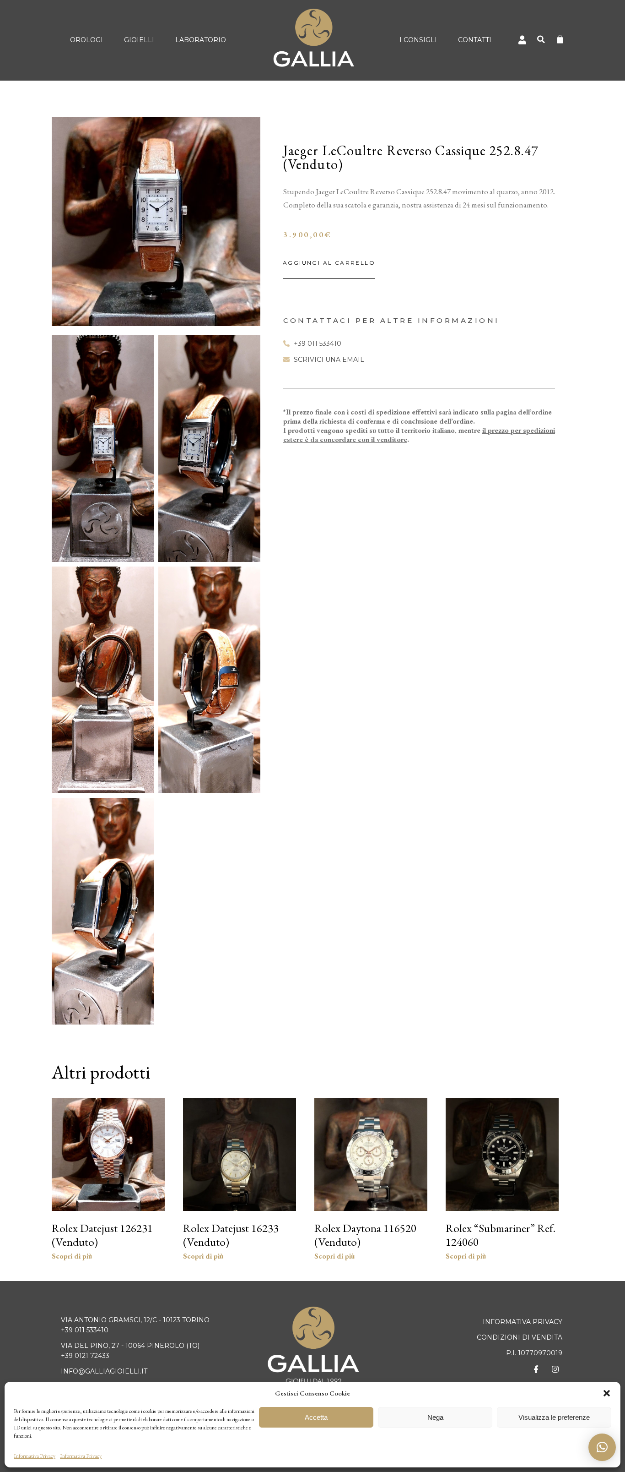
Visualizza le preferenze (554, 1417)
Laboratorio (200, 40)
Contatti (474, 40)
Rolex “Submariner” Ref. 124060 (500, 1235)
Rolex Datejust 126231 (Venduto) (102, 1235)
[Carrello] (560, 39)
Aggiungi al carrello (329, 262)
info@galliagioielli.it (104, 1371)
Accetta (316, 1417)
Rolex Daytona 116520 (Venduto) (365, 1235)
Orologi (86, 40)
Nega (435, 1417)
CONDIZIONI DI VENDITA (519, 1337)
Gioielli (139, 40)
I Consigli (418, 40)
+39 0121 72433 (85, 1356)
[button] (606, 1393)
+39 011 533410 (84, 1330)
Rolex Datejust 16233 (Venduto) (231, 1235)
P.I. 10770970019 (534, 1353)
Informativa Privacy (34, 1456)
